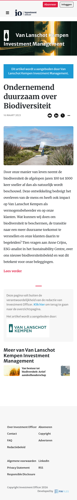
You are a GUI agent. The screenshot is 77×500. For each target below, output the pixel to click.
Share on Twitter (63, 115)
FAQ (9, 440)
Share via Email (50, 115)
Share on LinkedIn (56, 115)
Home (15, 11)
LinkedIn (43, 461)
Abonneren (45, 427)
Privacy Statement (18, 467)
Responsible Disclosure (21, 474)
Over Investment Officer (22, 427)
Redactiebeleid (16, 447)
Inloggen (66, 4)
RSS (40, 467)
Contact (12, 433)
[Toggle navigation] (7, 13)
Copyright (44, 433)
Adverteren (45, 440)
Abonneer (50, 4)
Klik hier (39, 304)
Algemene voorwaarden (21, 461)
